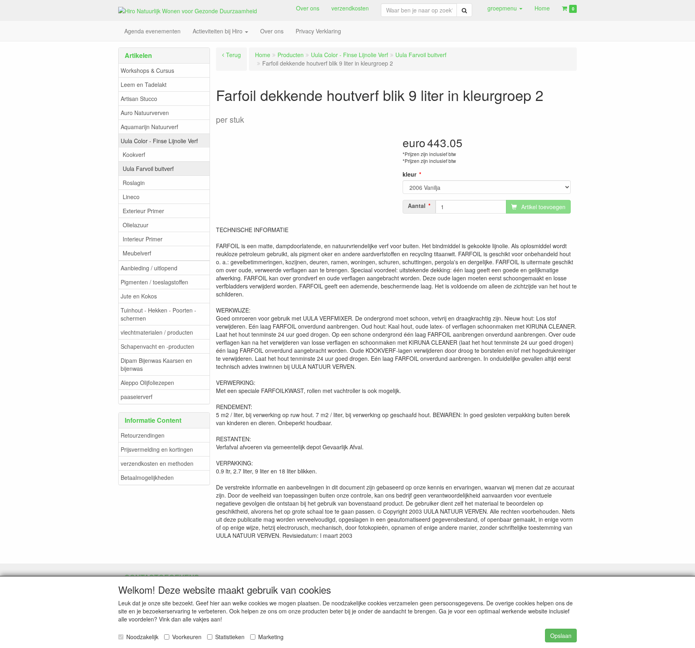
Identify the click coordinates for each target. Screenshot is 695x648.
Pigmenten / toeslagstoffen (154, 282)
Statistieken (230, 637)
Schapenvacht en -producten (157, 346)
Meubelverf (137, 253)
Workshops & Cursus (147, 70)
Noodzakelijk (142, 637)
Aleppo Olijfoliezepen (147, 383)
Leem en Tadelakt (144, 84)
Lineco (131, 197)
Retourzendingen (142, 435)
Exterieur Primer (143, 211)
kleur (409, 174)
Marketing (271, 637)
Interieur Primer (142, 239)
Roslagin (134, 183)
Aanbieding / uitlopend (149, 268)
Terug (233, 55)
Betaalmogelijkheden (147, 477)
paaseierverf (136, 397)
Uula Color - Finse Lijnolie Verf (159, 141)
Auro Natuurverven (145, 113)
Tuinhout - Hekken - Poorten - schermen (158, 314)
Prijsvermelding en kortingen (157, 449)
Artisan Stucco (139, 99)
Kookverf (134, 154)
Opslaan (561, 636)
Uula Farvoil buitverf (148, 169)
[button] (504, 8)
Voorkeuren (187, 637)
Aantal (417, 205)
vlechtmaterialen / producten (157, 332)
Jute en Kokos (139, 296)
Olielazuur (135, 225)
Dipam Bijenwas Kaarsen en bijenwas (156, 364)
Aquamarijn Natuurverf (149, 127)
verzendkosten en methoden (157, 463)
